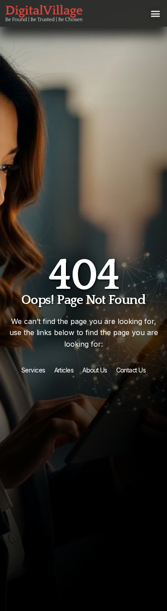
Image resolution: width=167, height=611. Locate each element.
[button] (155, 13)
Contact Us (131, 370)
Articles (64, 370)
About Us (94, 370)
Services (33, 370)
